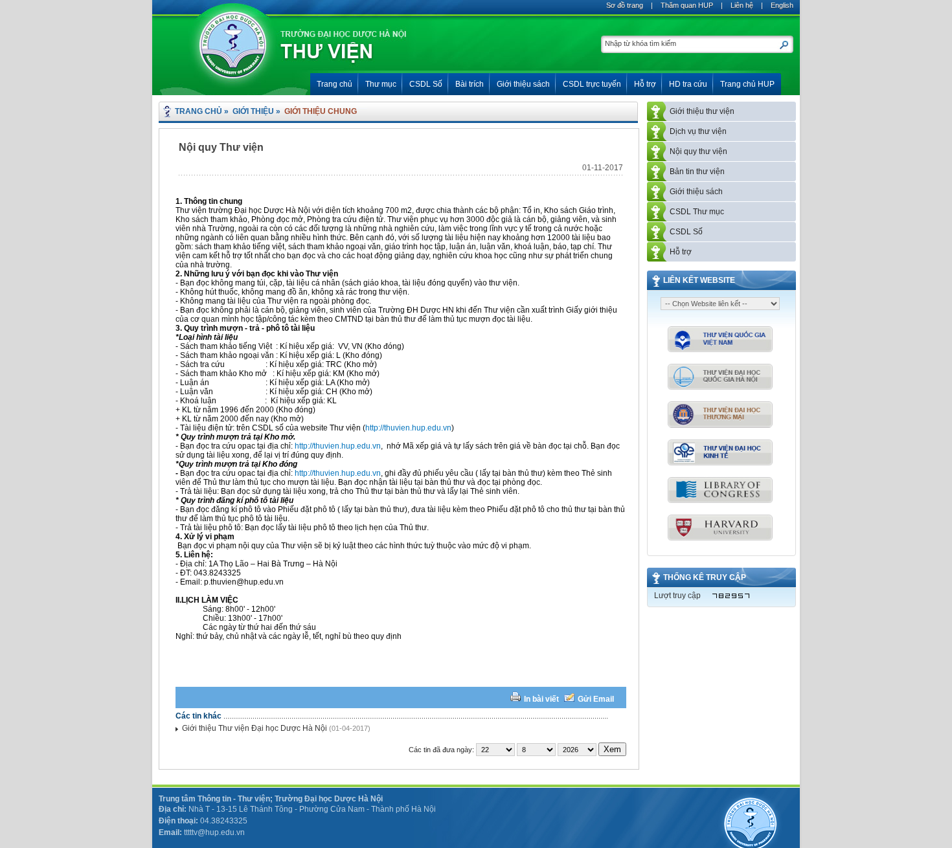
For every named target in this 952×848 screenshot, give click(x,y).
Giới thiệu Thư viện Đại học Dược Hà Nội (254, 728)
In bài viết (541, 699)
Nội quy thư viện (698, 151)
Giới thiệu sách (696, 191)
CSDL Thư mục (697, 211)
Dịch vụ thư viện (698, 131)
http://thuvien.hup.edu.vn (408, 427)
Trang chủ (198, 111)
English (782, 5)
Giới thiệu (253, 111)
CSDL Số (686, 231)
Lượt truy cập (677, 595)
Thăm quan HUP (687, 5)
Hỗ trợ (681, 251)
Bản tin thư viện (697, 171)
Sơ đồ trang (624, 5)
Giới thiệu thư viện (702, 111)
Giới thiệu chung (320, 111)
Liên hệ (742, 5)
